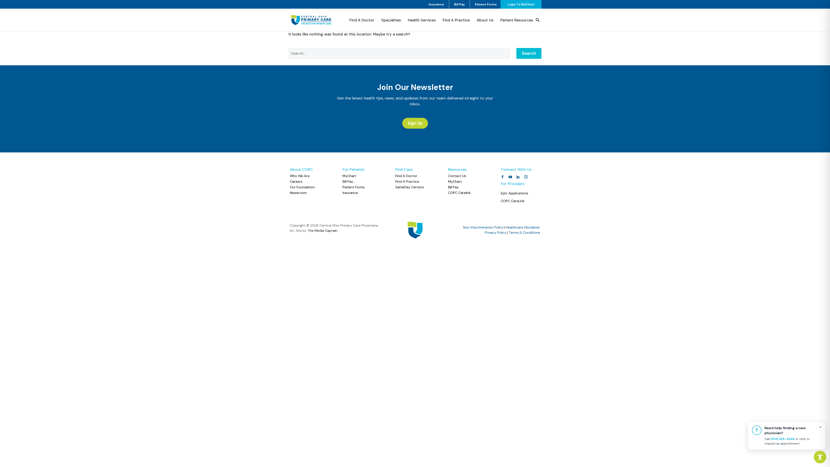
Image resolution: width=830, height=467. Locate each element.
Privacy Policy (495, 232)
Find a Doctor (362, 20)
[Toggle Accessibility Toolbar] (820, 457)
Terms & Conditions (524, 232)
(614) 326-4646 (783, 439)
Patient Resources (516, 20)
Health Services (422, 20)
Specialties (391, 20)
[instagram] (526, 177)
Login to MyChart (521, 4)
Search (529, 53)
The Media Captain (322, 230)
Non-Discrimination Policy (483, 227)
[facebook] (502, 177)
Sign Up (415, 123)
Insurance (436, 4)
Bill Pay (459, 4)
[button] (537, 20)
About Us (485, 20)
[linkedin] (518, 177)
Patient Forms (486, 4)
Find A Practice (456, 20)
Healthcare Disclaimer (523, 227)
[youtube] (510, 177)
